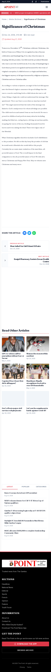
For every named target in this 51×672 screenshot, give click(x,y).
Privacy (22, 667)
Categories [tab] (41, 487)
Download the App (27, 644)
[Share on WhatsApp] (34, 233)
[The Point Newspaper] (36, 2)
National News (7, 587)
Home (4, 19)
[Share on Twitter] (29, 233)
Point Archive (45, 1)
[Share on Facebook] (24, 233)
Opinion (5, 601)
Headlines (6, 584)
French (4, 597)
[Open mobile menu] (46, 7)
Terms (29, 667)
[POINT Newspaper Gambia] (32, 2)
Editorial (5, 591)
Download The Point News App (14, 628)
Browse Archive (25, 650)
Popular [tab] (25, 487)
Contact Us (6, 621)
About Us (5, 618)
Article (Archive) (15, 19)
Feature (5, 604)
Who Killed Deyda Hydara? (12, 625)
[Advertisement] (25, 197)
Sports (4, 594)
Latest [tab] (10, 487)
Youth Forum (7, 607)
